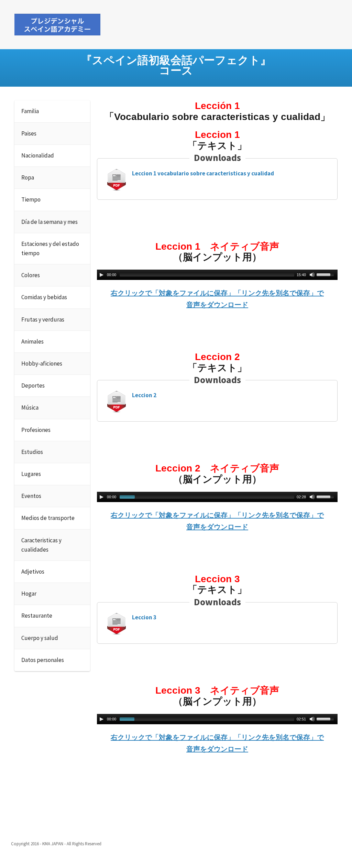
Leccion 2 (144, 395)
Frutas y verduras (42, 319)
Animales (32, 341)
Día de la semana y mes (49, 222)
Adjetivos (32, 571)
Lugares (31, 474)
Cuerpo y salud (39, 638)
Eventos (31, 496)
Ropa (27, 177)
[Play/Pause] (101, 275)
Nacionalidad (37, 155)
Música (29, 407)
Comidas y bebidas (44, 297)
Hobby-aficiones (41, 363)
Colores (30, 275)
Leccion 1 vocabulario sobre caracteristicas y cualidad (203, 173)
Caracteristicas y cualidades (41, 544)
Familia (30, 111)
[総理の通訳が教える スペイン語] (57, 23)
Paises (28, 133)
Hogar (28, 593)
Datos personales (42, 660)
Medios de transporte (48, 518)
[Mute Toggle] (312, 275)
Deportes (33, 385)
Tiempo (31, 199)
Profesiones (36, 430)
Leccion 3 (144, 617)
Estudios (32, 452)
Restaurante (36, 615)
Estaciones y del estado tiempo (50, 248)
